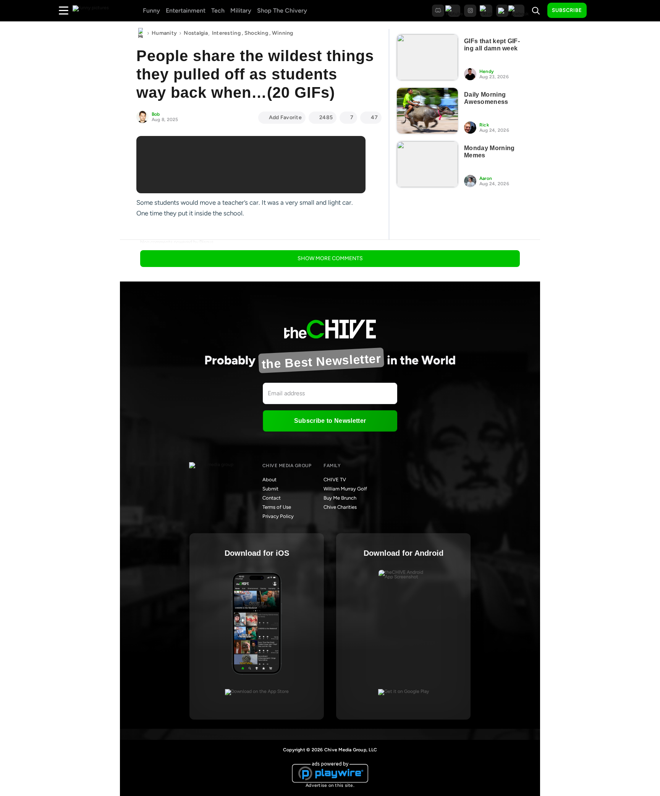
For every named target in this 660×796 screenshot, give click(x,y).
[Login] (599, 11)
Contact (271, 498)
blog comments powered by (177, 242)
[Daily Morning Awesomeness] (427, 111)
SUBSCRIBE (567, 10)
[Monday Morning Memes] (427, 164)
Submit (270, 489)
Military (240, 10)
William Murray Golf (345, 489)
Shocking (256, 33)
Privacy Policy (278, 516)
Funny (151, 10)
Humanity (164, 33)
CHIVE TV (335, 479)
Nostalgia (196, 33)
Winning (282, 33)
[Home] (140, 33)
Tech (218, 10)
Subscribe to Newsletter (330, 420)
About (269, 479)
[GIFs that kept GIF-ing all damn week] (427, 57)
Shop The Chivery (282, 10)
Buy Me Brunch (340, 498)
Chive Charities (340, 507)
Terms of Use (276, 507)
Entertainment (185, 10)
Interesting (226, 33)
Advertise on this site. (330, 785)
